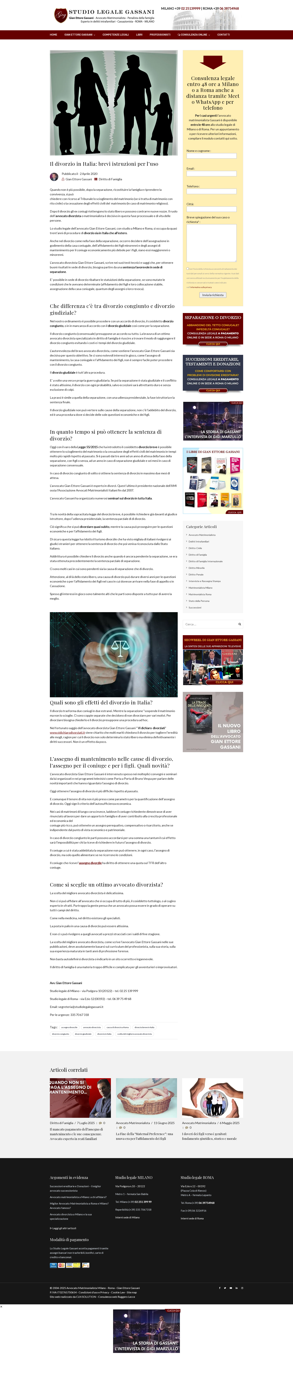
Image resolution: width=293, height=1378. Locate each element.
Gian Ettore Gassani (78, 34)
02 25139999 (190, 8)
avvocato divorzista (92, 1027)
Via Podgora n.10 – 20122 (130, 1186)
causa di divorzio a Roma (118, 1027)
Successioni (195, 607)
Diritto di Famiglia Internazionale (206, 561)
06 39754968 (229, 8)
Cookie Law (118, 1292)
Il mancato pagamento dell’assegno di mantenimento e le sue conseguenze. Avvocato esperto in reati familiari (76, 1134)
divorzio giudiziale (83, 1034)
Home (53, 34)
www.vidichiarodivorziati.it (67, 732)
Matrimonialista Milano (200, 587)
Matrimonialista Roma (200, 594)
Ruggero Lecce (126, 1296)
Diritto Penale (196, 574)
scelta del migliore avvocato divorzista (134, 1034)
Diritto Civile (195, 548)
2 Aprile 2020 (88, 174)
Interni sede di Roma (192, 1218)
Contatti (223, 34)
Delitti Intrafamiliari (199, 541)
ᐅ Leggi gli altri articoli (63, 1228)
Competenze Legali (116, 34)
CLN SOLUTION (86, 1296)
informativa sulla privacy (201, 287)
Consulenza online (194, 34)
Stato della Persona (199, 600)
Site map (132, 1292)
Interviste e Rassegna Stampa (205, 581)
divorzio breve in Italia (144, 1027)
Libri (139, 34)
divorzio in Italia (104, 1034)
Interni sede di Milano (127, 1217)
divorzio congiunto (60, 1034)
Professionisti (160, 34)
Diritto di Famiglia (110, 179)
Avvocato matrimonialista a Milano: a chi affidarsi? (78, 1197)
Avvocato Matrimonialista (202, 534)
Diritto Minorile (197, 567)
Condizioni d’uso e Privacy (94, 1292)
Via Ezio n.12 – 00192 (193, 1186)
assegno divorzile (69, 1027)
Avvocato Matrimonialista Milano (86, 1287)
